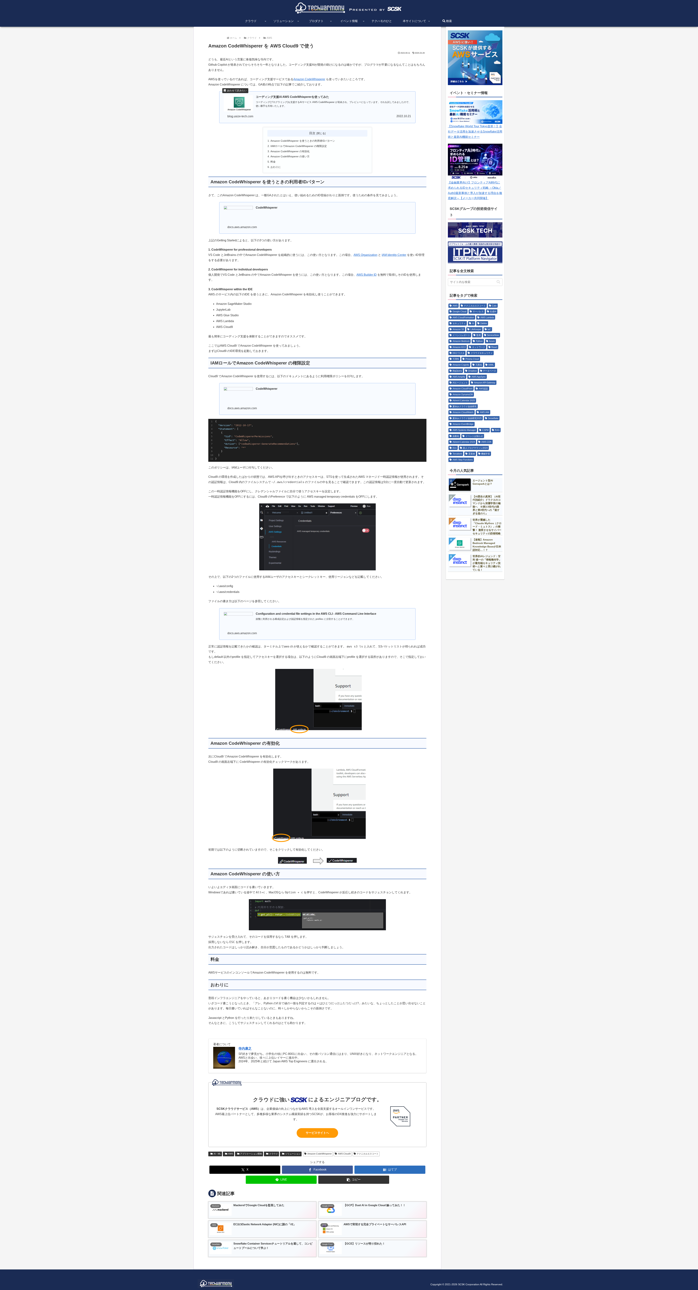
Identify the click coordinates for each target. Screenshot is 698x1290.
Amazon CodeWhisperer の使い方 (290, 156)
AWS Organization (365, 254)
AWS (230, 1154)
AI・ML (217, 1154)
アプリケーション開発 (251, 1154)
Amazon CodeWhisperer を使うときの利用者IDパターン (302, 140)
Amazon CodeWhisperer (309, 79)
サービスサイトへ (317, 1132)
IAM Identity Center (394, 254)
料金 (273, 161)
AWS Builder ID (366, 274)
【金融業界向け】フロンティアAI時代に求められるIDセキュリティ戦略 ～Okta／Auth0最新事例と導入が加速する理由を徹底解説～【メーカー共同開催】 (475, 190)
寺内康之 (245, 1048)
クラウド (273, 1154)
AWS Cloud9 (344, 1154)
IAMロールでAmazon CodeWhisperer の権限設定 (298, 146)
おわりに (275, 167)
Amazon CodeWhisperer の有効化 (290, 151)
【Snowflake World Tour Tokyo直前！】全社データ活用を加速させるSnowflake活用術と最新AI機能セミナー (475, 131)
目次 (312, 133)
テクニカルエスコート (367, 1154)
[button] (353, 1180)
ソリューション (292, 1154)
